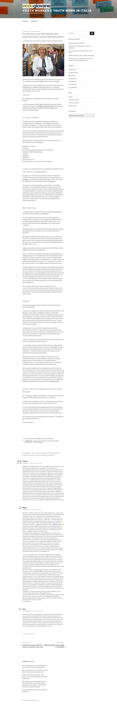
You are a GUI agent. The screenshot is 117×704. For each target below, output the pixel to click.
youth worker (38, 442)
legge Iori (37, 440)
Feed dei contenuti (74, 100)
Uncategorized (48, 438)
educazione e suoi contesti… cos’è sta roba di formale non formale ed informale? (34, 676)
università (28, 442)
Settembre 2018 (73, 72)
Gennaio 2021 (72, 69)
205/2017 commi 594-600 (45, 106)
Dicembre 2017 (73, 84)
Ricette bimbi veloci (27, 675)
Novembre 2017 (73, 87)
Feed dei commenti (74, 102)
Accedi (70, 96)
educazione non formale (33, 438)
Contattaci (34, 21)
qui (58, 81)
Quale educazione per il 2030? (77, 43)
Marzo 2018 (72, 75)
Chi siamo (25, 21)
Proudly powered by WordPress (30, 700)
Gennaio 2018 (72, 81)
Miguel (38, 31)
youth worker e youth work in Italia (57, 10)
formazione (29, 440)
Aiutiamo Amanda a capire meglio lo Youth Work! (81, 55)
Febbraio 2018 (72, 78)
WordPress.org (73, 105)
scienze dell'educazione (50, 440)
